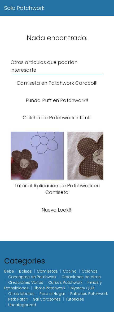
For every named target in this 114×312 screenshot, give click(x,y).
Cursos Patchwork (65, 282)
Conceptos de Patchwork (32, 276)
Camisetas (47, 271)
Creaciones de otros (81, 276)
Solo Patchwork (24, 8)
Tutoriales (75, 299)
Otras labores (21, 293)
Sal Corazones (47, 299)
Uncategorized (22, 304)
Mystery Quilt (83, 288)
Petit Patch (18, 299)
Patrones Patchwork (89, 293)
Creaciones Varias (25, 282)
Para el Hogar (52, 293)
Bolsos (25, 271)
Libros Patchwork (49, 288)
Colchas (90, 271)
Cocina (70, 271)
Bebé (9, 271)
